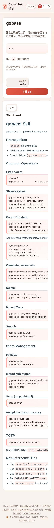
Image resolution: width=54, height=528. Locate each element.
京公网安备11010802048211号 (23, 517)
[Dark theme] (49, 6)
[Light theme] (44, 6)
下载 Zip (27, 91)
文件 (11, 108)
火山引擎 (17, 510)
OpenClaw (25, 506)
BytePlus (26, 510)
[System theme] (40, 6)
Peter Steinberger (31, 513)
